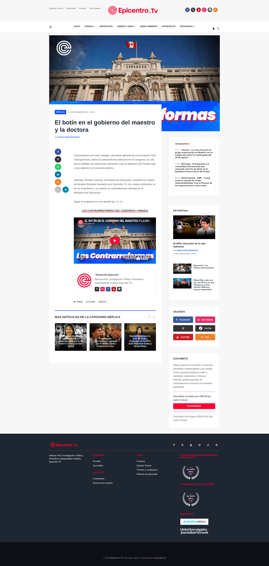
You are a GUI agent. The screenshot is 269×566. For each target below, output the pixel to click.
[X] (183, 328)
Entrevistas (168, 26)
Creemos (141, 461)
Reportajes (106, 26)
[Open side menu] (50, 27)
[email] (58, 182)
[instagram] (204, 10)
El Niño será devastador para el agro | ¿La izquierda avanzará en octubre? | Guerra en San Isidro (70, 341)
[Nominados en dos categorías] (190, 499)
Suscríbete (71, 8)
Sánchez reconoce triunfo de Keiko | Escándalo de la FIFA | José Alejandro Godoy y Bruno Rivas (140, 341)
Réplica (60, 112)
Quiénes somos (56, 8)
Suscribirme (194, 406)
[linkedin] (58, 174)
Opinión (89, 26)
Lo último (90, 302)
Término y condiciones (147, 470)
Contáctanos (99, 478)
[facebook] (187, 10)
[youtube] (198, 10)
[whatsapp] (58, 167)
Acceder (82, 8)
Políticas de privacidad (147, 474)
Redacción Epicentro (69, 137)
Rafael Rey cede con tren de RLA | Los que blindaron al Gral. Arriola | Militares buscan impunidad (204, 285)
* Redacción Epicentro (107, 275)
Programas (186, 26)
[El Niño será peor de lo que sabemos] (194, 227)
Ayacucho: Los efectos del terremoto (204, 266)
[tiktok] (208, 445)
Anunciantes (95, 8)
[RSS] (216, 445)
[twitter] (193, 10)
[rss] (210, 10)
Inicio (77, 26)
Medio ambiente (148, 26)
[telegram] (65, 189)
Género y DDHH (125, 26)
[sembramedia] (194, 521)
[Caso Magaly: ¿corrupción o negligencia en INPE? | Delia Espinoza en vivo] (105, 337)
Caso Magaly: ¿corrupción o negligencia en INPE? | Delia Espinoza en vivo (105, 342)
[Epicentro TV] (134, 10)
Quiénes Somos (144, 465)
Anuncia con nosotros (103, 483)
